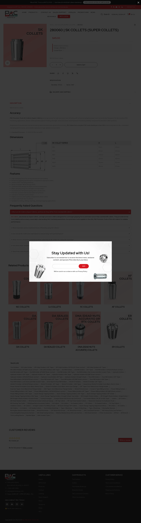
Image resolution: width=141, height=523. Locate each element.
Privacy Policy (82, 271)
